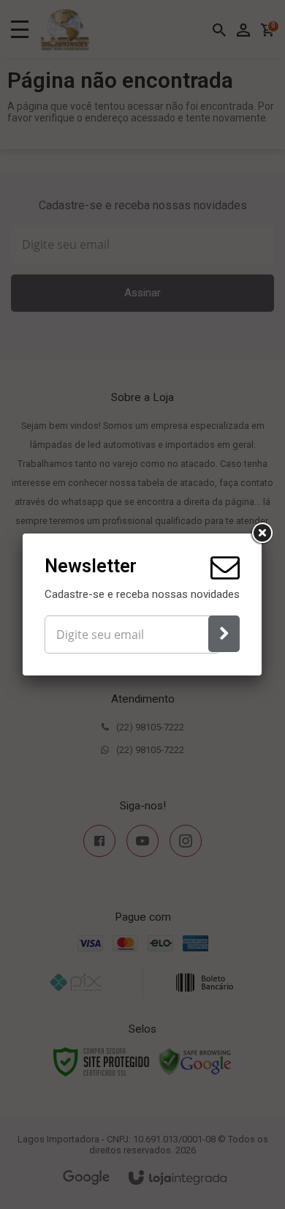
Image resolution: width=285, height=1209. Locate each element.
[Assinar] (224, 633)
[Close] (261, 533)
